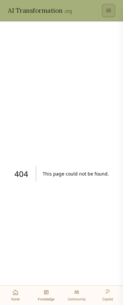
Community (77, 299)
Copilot (107, 299)
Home (15, 299)
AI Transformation (40, 10)
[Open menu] (108, 10)
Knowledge (46, 299)
